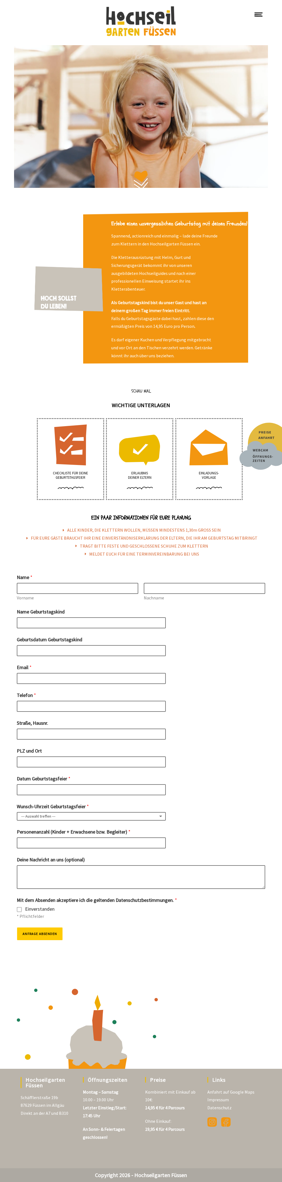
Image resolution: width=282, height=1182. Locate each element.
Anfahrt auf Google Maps (230, 1092)
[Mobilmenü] (258, 15)
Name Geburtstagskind (41, 612)
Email (24, 667)
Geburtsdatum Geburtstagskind (49, 639)
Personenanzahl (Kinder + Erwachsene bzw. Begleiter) (74, 832)
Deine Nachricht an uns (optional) (51, 859)
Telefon (26, 695)
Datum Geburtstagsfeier (43, 778)
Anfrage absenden (40, 934)
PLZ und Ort (29, 751)
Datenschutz (219, 1107)
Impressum (218, 1099)
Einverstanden (40, 909)
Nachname (154, 598)
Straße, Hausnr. (32, 723)
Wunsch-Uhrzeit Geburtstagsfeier (53, 806)
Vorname (25, 598)
